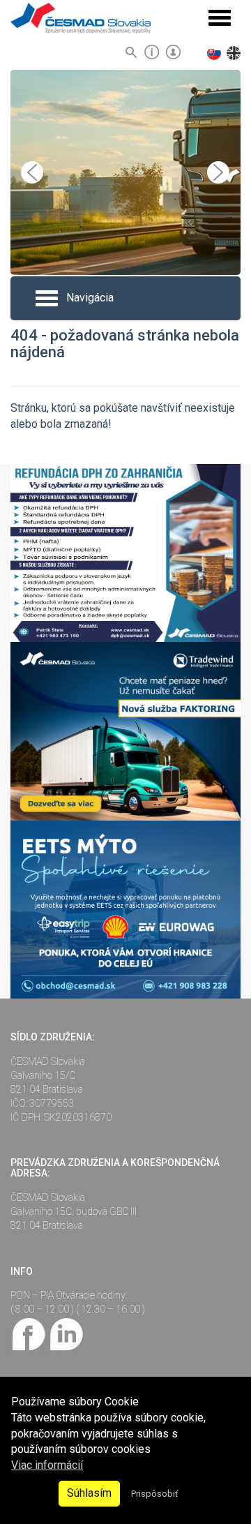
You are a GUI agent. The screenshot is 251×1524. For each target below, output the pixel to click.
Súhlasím (89, 1493)
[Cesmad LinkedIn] (66, 1332)
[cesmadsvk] (29, 1332)
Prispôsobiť (154, 1493)
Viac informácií (47, 1465)
